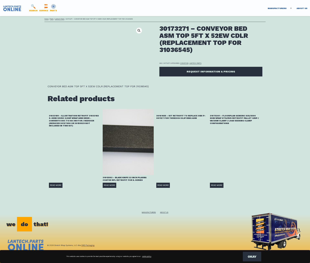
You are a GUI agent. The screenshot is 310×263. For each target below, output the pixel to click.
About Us (302, 8)
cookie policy (146, 256)
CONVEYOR (184, 63)
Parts (51, 19)
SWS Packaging (87, 245)
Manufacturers (277, 8)
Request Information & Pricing (211, 71)
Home (46, 19)
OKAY (252, 256)
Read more (55, 185)
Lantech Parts (59, 19)
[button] (139, 30)
